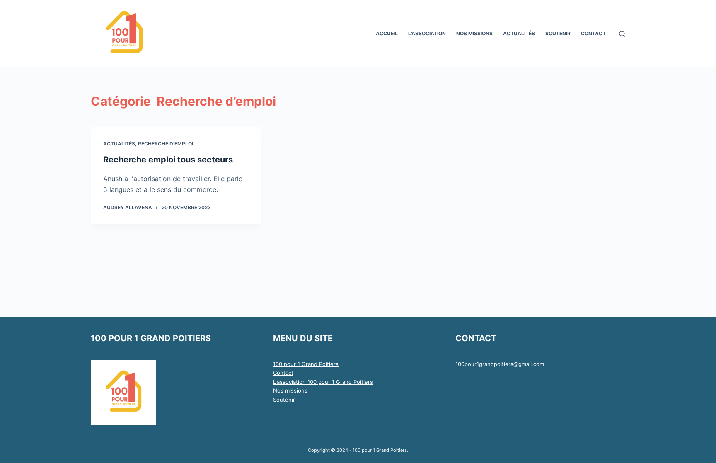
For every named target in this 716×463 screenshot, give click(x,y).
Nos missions (290, 390)
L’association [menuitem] (427, 33)
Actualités (119, 144)
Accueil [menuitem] (387, 33)
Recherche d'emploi (165, 144)
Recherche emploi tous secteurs (168, 160)
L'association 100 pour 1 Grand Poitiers (323, 381)
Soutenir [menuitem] (558, 33)
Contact (283, 372)
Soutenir (284, 399)
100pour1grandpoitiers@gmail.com (499, 364)
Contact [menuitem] (593, 33)
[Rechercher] (622, 34)
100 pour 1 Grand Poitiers (306, 364)
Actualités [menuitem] (519, 33)
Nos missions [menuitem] (474, 33)
